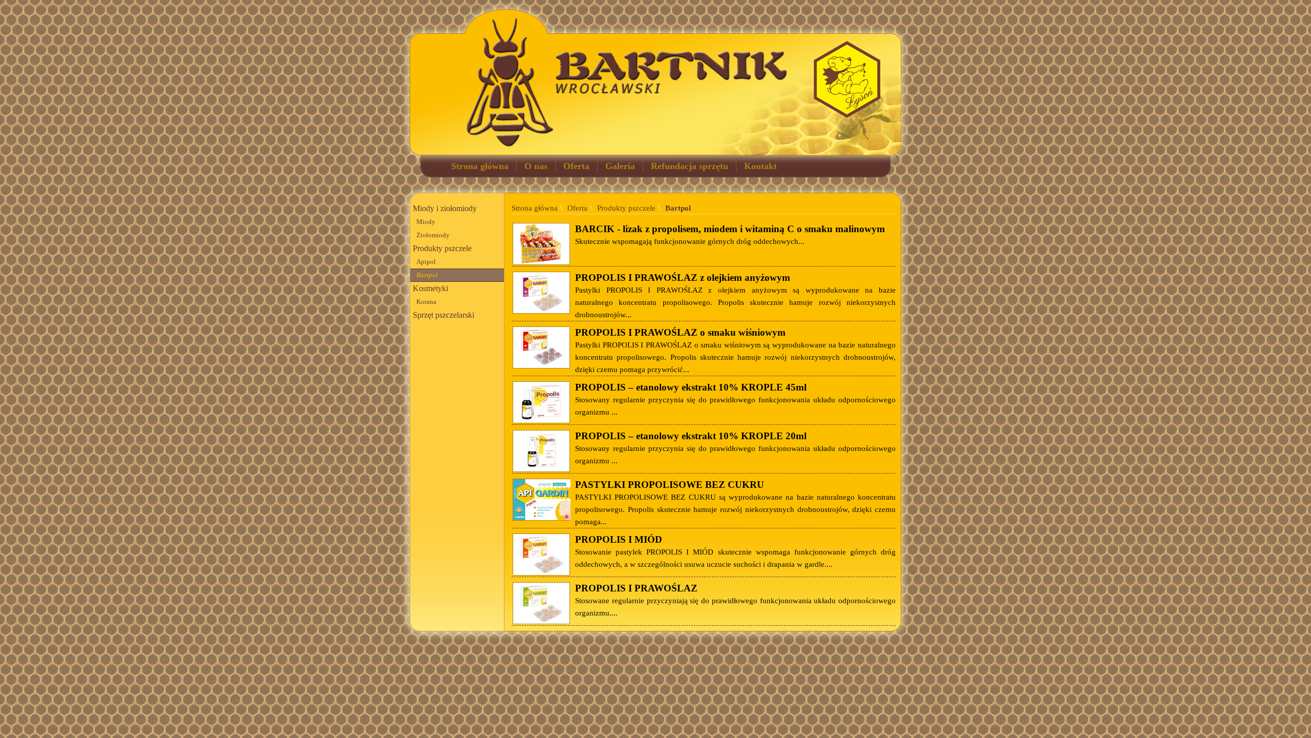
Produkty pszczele (442, 248)
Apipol (426, 261)
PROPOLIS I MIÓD (618, 539)
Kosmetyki (430, 288)
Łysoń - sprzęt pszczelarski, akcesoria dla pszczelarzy (846, 79)
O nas (535, 166)
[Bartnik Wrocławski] (478, 73)
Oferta (576, 166)
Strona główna (480, 166)
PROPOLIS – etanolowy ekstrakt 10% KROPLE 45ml (691, 387)
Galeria (620, 166)
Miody (425, 221)
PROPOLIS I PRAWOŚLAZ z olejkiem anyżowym (682, 277)
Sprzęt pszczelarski (443, 315)
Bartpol (427, 275)
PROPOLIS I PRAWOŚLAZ (636, 588)
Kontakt (760, 166)
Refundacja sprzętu (689, 166)
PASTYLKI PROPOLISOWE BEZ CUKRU (669, 484)
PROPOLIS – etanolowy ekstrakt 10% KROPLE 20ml (691, 435)
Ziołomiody (433, 235)
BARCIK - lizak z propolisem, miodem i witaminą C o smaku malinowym (730, 228)
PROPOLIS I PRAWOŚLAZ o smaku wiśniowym (680, 332)
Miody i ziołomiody (445, 208)
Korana (426, 301)
